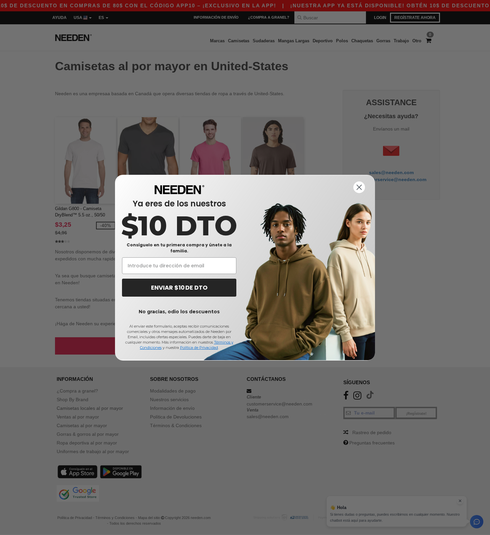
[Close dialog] (359, 187)
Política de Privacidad (199, 347)
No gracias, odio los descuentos (179, 312)
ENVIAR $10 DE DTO (179, 287)
